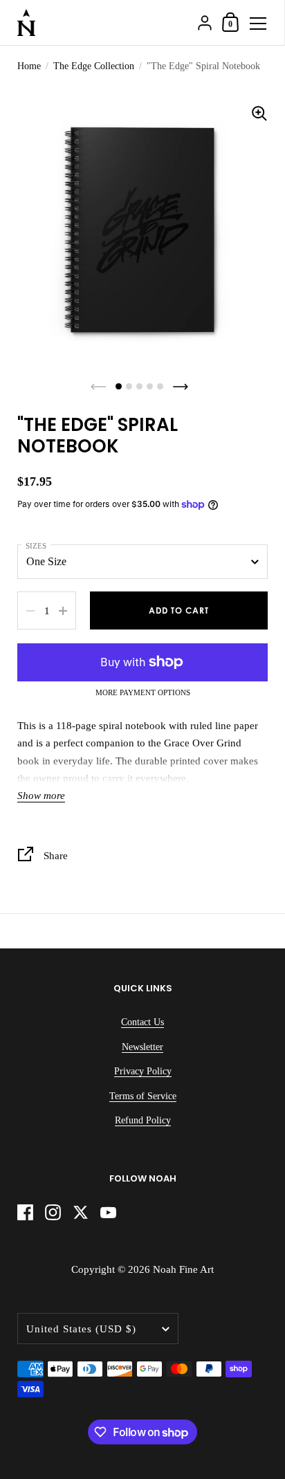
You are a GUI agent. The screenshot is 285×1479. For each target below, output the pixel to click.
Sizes (36, 546)
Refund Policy (143, 1120)
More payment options (142, 693)
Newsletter (142, 1047)
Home (29, 66)
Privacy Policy (143, 1071)
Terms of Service (142, 1096)
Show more (41, 795)
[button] (119, 386)
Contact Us (142, 1022)
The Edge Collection (93, 66)
